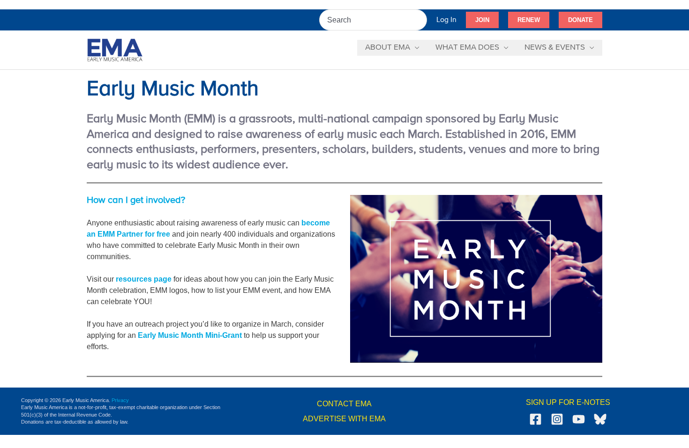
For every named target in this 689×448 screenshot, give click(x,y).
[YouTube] (578, 419)
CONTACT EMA (344, 404)
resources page (144, 279)
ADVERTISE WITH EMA (344, 419)
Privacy (120, 400)
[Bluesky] (600, 419)
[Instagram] (557, 419)
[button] (482, 20)
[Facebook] (535, 419)
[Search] (420, 20)
